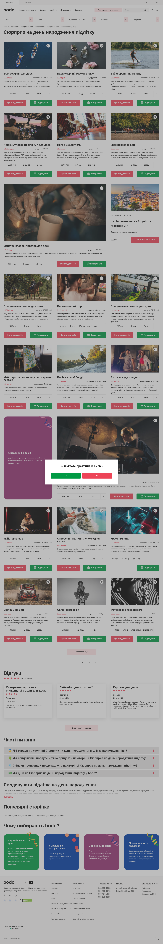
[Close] (115, 462)
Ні (97, 475)
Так (66, 475)
